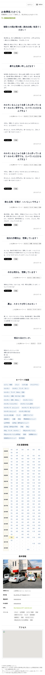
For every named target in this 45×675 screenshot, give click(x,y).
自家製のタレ (33, 434)
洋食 (22, 427)
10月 (28, 458)
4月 (28, 449)
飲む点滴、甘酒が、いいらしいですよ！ (22, 202)
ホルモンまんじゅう (10, 411)
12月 (39, 458)
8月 (17, 452)
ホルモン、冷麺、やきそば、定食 (32, 243)
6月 (39, 449)
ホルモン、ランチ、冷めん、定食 (32, 116)
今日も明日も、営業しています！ (22, 272)
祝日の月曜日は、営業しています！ (22, 238)
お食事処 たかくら (11, 11)
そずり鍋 (25, 385)
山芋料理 (7, 423)
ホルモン (33, 343)
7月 (12, 452)
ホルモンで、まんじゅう (11, 408)
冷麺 (13, 419)
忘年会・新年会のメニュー (20, 423)
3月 (23, 449)
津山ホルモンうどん (29, 430)
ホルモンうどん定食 (27, 404)
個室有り (7, 419)
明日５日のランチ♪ (22, 338)
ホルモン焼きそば (24, 411)
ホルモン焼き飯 (9, 415)
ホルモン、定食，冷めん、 (34, 277)
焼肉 (24, 434)
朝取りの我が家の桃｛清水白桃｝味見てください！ (22, 28)
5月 (34, 449)
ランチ (39, 343)
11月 (33, 458)
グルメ (17, 385)
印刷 (15, 53)
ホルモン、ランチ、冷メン (34, 309)
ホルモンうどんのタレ (11, 404)
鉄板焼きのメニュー (10, 438)
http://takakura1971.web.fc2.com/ (23, 608)
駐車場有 (22, 438)
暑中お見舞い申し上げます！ (22, 66)
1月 (12, 449)
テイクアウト (34, 385)
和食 (19, 419)
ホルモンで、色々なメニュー (30, 408)
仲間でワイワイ (28, 415)
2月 (17, 449)
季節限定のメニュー (30, 419)
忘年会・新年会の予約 (11, 427)
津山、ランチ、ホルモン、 (12, 430)
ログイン (30, 4)
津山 (27, 427)
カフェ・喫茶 (8, 385)
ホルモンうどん (28, 400)
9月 (23, 458)
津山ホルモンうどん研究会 (12, 434)
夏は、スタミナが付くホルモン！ (22, 304)
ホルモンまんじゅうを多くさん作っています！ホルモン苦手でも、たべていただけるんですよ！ (22, 108)
